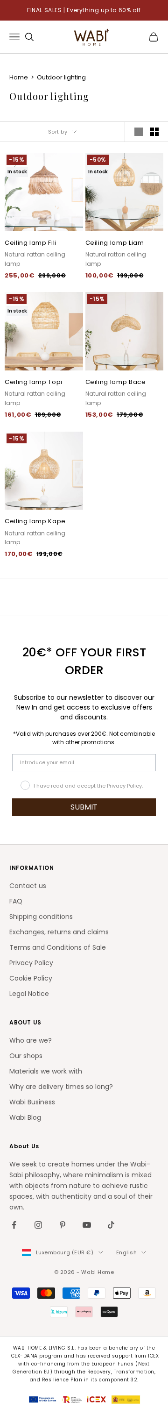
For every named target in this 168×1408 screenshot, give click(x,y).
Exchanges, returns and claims (59, 932)
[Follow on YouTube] (86, 1225)
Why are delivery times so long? (61, 1086)
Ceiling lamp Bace (115, 381)
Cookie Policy (30, 978)
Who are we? (30, 1040)
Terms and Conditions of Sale (57, 947)
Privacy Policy (31, 962)
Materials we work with (45, 1071)
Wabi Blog (25, 1117)
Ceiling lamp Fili (30, 242)
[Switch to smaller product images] (154, 132)
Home (19, 77)
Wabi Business (32, 1102)
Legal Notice (29, 993)
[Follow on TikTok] (111, 1225)
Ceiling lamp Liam (114, 242)
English (126, 1252)
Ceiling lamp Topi (34, 381)
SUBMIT (84, 807)
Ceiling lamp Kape (35, 521)
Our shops (25, 1055)
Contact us (27, 885)
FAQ (15, 901)
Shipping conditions (41, 916)
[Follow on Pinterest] (62, 1225)
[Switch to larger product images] (138, 132)
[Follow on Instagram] (38, 1225)
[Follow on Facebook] (14, 1225)
